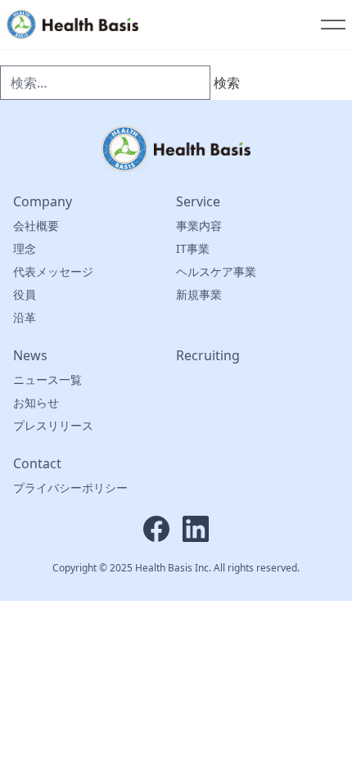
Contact (37, 463)
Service (198, 201)
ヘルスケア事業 (216, 271)
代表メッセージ (53, 271)
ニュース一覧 (47, 379)
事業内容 (199, 225)
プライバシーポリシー (70, 487)
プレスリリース (53, 425)
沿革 (24, 317)
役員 (24, 294)
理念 (24, 248)
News (30, 355)
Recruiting (208, 355)
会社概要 (36, 225)
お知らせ (36, 402)
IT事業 (193, 248)
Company (42, 201)
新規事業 (199, 294)
